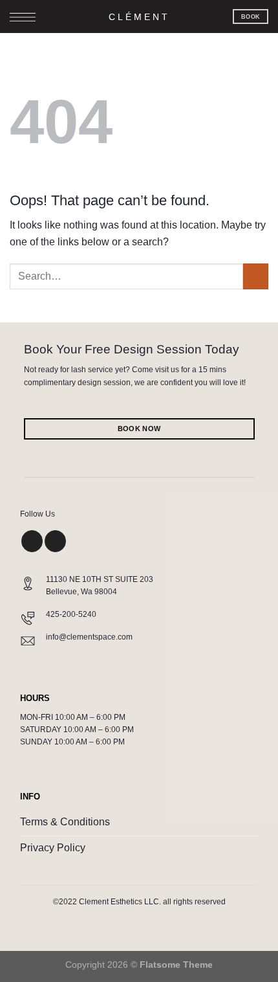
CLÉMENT (139, 16)
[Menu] (23, 19)
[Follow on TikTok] (55, 541)
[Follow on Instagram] (32, 541)
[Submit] (255, 276)
